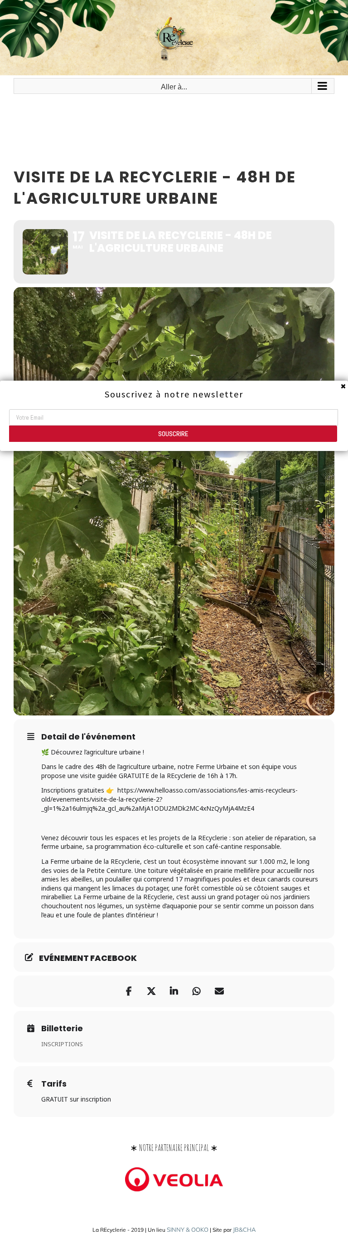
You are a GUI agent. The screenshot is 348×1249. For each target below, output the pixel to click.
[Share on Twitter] (151, 991)
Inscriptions (62, 1044)
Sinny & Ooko (187, 1229)
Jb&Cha (244, 1229)
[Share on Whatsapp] (196, 991)
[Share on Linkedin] (174, 991)
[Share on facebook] (128, 991)
